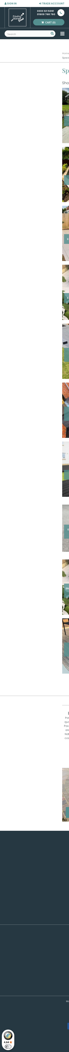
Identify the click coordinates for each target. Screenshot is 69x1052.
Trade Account (52, 3)
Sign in (11, 3)
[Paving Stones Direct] (17, 17)
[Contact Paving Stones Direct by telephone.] (59, 12)
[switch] (8, 1047)
